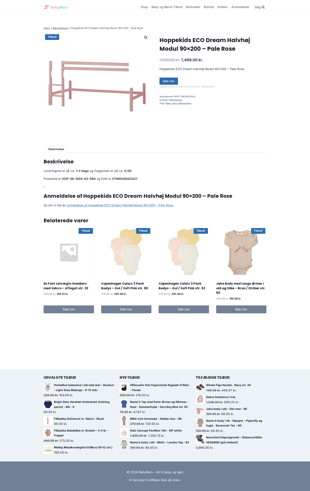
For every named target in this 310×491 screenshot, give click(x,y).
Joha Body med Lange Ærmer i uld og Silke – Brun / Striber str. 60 (241, 288)
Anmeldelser (240, 7)
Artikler (222, 7)
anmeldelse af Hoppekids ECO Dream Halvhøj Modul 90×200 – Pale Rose (120, 205)
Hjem (47, 28)
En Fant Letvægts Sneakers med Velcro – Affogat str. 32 (66, 285)
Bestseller (193, 7)
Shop (144, 7)
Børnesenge (60, 28)
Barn (175, 103)
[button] (146, 37)
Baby (168, 103)
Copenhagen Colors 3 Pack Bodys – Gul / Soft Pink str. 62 (182, 285)
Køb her (169, 81)
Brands (209, 7)
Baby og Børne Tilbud (166, 7)
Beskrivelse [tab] (56, 149)
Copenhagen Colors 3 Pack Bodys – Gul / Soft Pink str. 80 (124, 285)
